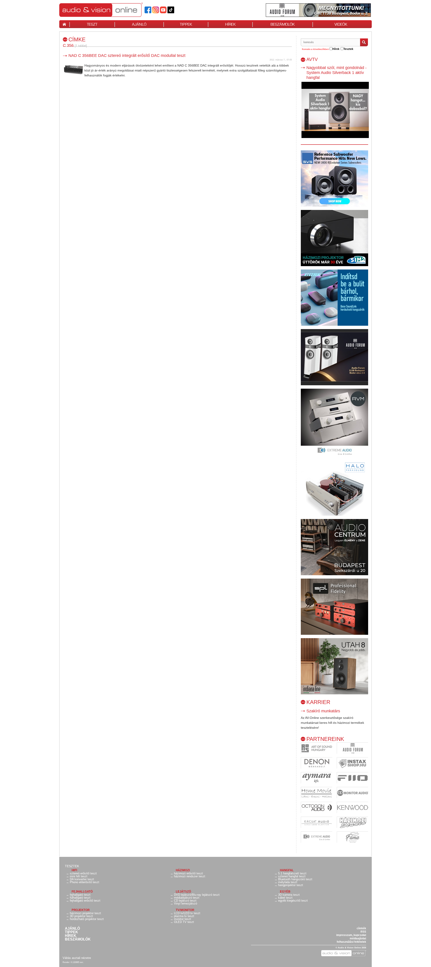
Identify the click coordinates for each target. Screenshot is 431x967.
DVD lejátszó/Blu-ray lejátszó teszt (197, 894)
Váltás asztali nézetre (77, 958)
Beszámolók (78, 939)
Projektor (81, 910)
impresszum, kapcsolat (351, 935)
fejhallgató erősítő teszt (85, 900)
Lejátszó (183, 891)
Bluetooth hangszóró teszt (295, 879)
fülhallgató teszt (80, 897)
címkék (361, 928)
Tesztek (72, 866)
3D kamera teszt (289, 894)
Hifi (74, 870)
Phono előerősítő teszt (84, 882)
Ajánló (72, 928)
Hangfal (287, 870)
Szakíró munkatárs (323, 711)
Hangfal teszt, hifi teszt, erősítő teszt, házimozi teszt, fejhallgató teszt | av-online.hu (108, 9)
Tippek (71, 932)
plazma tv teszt (184, 916)
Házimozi (183, 870)
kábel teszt (285, 897)
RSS (363, 931)
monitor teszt (182, 919)
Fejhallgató (82, 891)
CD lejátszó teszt (185, 900)
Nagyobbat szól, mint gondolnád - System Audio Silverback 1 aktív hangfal (336, 72)
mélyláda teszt (287, 882)
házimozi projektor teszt (85, 913)
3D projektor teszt (81, 916)
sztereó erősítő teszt (83, 873)
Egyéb (285, 891)
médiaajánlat (358, 938)
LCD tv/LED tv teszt (187, 913)
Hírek (70, 936)
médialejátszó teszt (186, 897)
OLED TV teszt (184, 922)
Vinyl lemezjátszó (185, 903)
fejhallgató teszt (80, 894)
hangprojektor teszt (290, 885)
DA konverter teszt (82, 879)
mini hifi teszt (78, 876)
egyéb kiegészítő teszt (293, 900)
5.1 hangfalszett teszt (292, 873)
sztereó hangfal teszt (292, 876)
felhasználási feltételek (351, 941)
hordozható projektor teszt (87, 919)
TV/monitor (185, 910)
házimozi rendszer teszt (189, 876)
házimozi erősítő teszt (188, 873)
